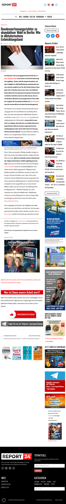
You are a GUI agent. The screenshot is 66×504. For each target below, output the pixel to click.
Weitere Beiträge (52, 30)
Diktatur (20, 280)
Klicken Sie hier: (8, 237)
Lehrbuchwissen (22, 221)
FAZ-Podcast (34, 101)
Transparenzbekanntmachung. (29, 149)
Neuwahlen (28, 280)
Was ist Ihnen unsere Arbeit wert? (22, 292)
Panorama (40, 16)
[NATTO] (55, 336)
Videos (49, 16)
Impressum (59, 500)
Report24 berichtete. (11, 201)
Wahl (19, 283)
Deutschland (11, 280)
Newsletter (42, 11)
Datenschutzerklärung (44, 500)
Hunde (50, 415)
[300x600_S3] (55, 237)
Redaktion (23, 11)
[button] (16, 17)
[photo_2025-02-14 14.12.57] (55, 310)
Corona (26, 16)
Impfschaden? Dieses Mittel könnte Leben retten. (53, 315)
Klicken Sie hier (52, 441)
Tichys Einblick (9, 166)
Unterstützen (32, 11)
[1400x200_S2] (22, 146)
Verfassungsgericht (8, 283)
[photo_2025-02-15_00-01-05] (55, 266)
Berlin (3, 280)
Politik (32, 16)
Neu (20, 16)
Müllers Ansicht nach (23, 117)
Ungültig (36, 280)
